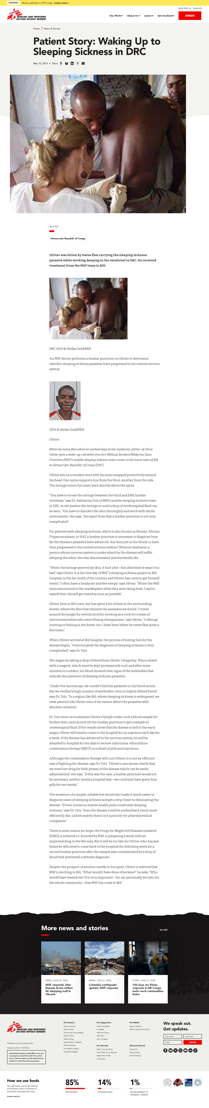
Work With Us (185, 8)
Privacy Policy (135, 1052)
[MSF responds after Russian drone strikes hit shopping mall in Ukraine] (61, 972)
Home (36, 28)
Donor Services (69, 1026)
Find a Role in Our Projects (107, 1052)
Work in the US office (105, 1049)
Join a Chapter (102, 1039)
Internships (101, 1059)
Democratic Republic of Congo (68, 238)
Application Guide (103, 1055)
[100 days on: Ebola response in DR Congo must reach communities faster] (148, 972)
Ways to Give (69, 1036)
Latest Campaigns (103, 1026)
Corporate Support (71, 1052)
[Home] (31, 14)
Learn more (60, 2)
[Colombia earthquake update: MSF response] (104, 972)
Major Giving (69, 1039)
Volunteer (100, 1036)
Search (196, 8)
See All (163, 930)
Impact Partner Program (73, 1042)
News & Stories (52, 28)
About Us (132, 15)
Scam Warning (135, 1055)
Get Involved (165, 15)
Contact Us (134, 1049)
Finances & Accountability (74, 1033)
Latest (147, 15)
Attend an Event (103, 1033)
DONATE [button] (189, 15)
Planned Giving (69, 1045)
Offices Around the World (139, 1029)
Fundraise (100, 1029)
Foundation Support (71, 1048)
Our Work (115, 15)
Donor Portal (68, 1029)
